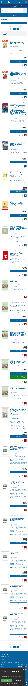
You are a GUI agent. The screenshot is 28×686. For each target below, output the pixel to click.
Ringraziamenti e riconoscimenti (14, 282)
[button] (25, 10)
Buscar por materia (16, 14)
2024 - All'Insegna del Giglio (14, 46)
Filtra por (14, 23)
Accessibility (3, 661)
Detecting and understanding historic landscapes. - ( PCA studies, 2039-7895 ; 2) (17, 121)
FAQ (2, 666)
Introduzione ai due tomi (16, 586)
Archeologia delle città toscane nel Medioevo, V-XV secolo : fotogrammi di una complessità (17, 204)
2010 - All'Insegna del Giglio (14, 255)
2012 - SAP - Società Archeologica (15, 207)
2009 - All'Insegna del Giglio (14, 284)
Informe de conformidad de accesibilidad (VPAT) (10, 662)
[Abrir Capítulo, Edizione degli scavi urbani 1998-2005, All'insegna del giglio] (5, 486)
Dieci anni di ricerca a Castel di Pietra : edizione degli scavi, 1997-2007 (18, 363)
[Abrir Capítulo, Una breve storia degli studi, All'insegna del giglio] (5, 392)
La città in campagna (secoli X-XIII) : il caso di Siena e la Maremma (18, 253)
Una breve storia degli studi (17, 388)
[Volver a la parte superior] (25, 683)
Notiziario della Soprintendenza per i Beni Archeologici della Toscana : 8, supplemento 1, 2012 (18, 236)
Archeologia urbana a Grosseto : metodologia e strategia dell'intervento (18, 448)
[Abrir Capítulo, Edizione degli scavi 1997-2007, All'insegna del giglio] (5, 307)
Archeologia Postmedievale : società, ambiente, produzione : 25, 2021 (17, 84)
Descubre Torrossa (5, 656)
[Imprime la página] (26, 20)
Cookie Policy (3, 659)
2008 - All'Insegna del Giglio (14, 414)
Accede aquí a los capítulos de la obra (18, 377)
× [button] (23, 669)
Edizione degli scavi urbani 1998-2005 (17, 483)
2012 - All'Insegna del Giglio (14, 230)
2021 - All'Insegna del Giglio (14, 78)
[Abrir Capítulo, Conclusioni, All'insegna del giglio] (5, 557)
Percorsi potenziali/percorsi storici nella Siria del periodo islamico (18, 174)
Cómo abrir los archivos (5, 668)
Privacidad (3, 657)
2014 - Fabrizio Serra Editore (15, 176)
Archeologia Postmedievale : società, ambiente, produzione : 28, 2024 (17, 52)
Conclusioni (13, 553)
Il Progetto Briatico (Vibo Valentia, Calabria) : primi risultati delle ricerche (17, 44)
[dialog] (12, 677)
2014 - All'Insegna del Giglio (14, 146)
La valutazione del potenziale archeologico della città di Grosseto (18, 519)
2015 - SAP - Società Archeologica (15, 116)
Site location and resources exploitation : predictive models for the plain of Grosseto (17, 143)
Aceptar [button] (6, 680)
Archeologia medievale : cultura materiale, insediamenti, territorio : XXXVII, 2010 (17, 261)
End (14, 29)
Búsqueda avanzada (5, 14)
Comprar (18, 61)
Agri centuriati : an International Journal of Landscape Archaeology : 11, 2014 (18, 182)
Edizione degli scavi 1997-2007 (18, 305)
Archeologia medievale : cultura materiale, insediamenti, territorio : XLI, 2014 (18, 152)
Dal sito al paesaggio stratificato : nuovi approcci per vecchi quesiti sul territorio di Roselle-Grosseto (18, 227)
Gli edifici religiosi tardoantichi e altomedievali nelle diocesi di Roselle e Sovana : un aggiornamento (18, 411)
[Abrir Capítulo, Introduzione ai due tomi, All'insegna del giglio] (5, 590)
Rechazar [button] (18, 680)
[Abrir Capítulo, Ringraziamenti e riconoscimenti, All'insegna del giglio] (5, 285)
